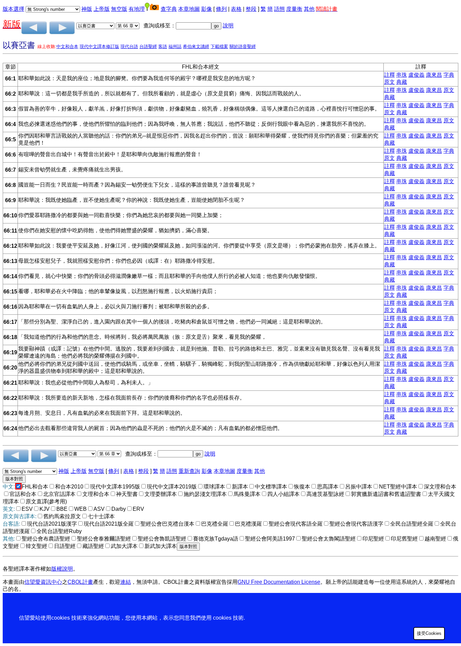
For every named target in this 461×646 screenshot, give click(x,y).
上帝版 (101, 9)
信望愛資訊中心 (43, 582)
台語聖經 (148, 46)
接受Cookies (429, 633)
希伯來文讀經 (196, 46)
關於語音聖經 (242, 46)
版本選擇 (13, 9)
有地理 (137, 9)
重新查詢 (189, 471)
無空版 (119, 9)
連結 (125, 582)
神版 (86, 9)
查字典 (169, 9)
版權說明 (62, 569)
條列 (221, 9)
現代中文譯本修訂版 (99, 46)
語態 (279, 9)
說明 (228, 25)
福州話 (175, 46)
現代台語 (129, 46)
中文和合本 (67, 46)
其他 (309, 9)
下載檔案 (219, 46)
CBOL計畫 (80, 582)
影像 (206, 9)
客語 (162, 46)
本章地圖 (189, 9)
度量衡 (294, 9)
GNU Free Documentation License (279, 582)
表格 (236, 9)
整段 (251, 9)
